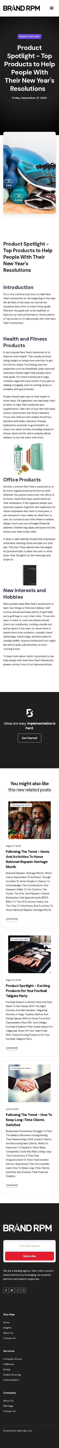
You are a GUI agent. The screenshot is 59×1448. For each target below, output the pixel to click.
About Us (8, 1332)
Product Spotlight (29, 36)
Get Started (29, 738)
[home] (21, 8)
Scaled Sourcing (12, 1374)
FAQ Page (8, 1405)
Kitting (6, 1369)
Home (6, 1322)
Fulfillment (8, 1364)
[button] (51, 8)
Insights (7, 1327)
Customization (11, 1379)
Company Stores (12, 1358)
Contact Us (9, 1338)
